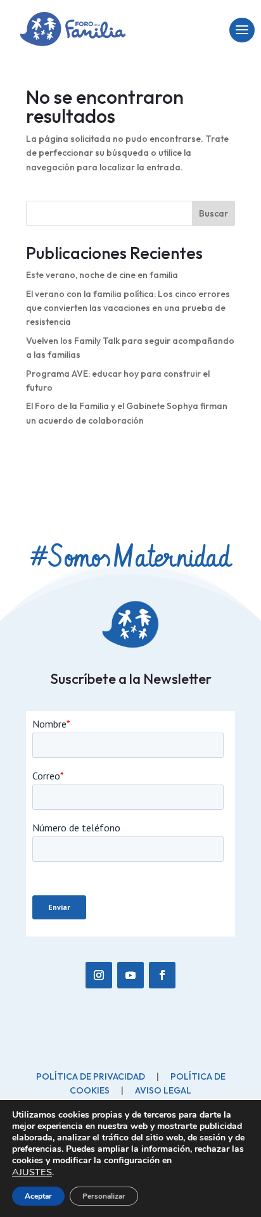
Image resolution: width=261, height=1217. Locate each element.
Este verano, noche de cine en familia (102, 275)
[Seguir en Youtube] (130, 975)
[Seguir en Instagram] (99, 975)
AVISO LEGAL (163, 1090)
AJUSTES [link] (32, 1172)
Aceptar (38, 1196)
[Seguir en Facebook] (162, 975)
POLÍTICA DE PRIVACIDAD (90, 1076)
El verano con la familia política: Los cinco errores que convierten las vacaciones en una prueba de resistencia (128, 308)
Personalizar (103, 1196)
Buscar (213, 213)
